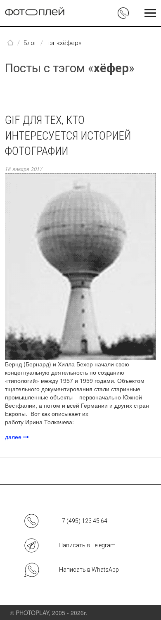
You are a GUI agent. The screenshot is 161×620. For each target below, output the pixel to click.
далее (14, 436)
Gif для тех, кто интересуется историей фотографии (68, 136)
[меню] (150, 13)
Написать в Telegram (87, 545)
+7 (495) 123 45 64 (83, 521)
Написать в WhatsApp (89, 569)
